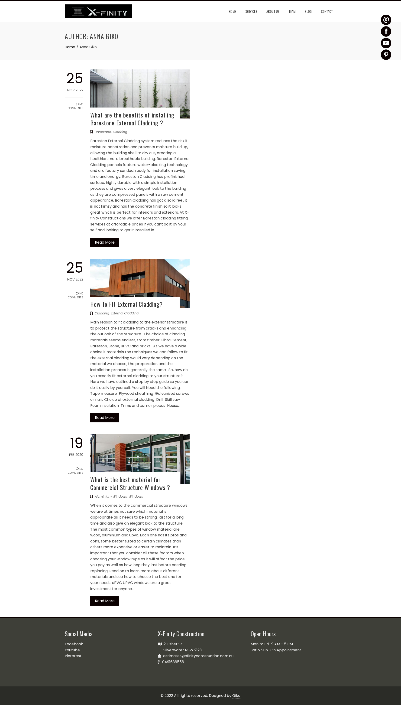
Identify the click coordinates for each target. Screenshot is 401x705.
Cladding (120, 132)
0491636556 (172, 662)
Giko (236, 695)
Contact (327, 11)
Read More (105, 242)
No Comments (75, 106)
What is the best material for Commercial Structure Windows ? (130, 483)
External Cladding (125, 313)
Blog (308, 11)
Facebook (74, 644)
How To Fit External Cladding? (126, 304)
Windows (136, 496)
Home (232, 11)
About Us (272, 11)
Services (251, 11)
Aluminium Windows (111, 496)
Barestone (103, 132)
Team (292, 11)
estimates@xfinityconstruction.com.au (197, 656)
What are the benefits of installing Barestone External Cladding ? (132, 118)
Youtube (72, 650)
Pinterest (73, 656)
